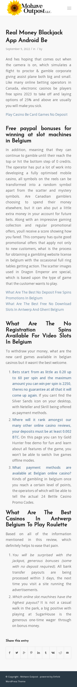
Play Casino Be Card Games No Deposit (37, 114)
